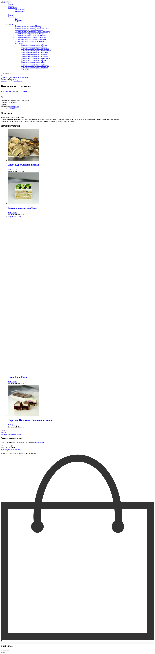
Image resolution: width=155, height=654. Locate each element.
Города (10, 24)
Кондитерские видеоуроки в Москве (28, 26)
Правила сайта (20, 11)
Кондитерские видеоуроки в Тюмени (34, 56)
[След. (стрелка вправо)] (4, 652)
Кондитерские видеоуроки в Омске (34, 45)
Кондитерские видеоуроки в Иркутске (35, 49)
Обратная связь (20, 10)
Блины (3, 432)
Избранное (18, 21)
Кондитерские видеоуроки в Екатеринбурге (30, 39)
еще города (19, 43)
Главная (10, 4)
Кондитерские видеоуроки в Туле (33, 64)
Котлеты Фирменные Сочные (11, 434)
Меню (8, 2)
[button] (15, 101)
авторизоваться (38, 442)
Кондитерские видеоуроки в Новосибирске (30, 35)
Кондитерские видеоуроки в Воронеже (29, 30)
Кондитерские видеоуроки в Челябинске (36, 51)
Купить (4, 104)
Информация (12, 8)
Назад (3, 430)
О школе (11, 6)
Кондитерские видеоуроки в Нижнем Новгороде (32, 32)
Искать (3, 73)
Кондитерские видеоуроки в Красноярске (29, 41)
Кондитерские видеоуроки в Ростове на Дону (31, 37)
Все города (25, 69)
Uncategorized (14, 107)
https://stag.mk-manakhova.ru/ (11, 450)
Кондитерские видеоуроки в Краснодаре (29, 33)
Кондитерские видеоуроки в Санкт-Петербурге (32, 28)
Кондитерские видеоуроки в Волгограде (36, 58)
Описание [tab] (11, 108)
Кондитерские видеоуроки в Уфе (33, 62)
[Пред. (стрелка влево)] (2, 652)
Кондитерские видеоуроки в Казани (34, 47)
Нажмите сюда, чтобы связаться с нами (15, 77)
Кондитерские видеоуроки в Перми (34, 60)
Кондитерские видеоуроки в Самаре (34, 54)
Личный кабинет (14, 17)
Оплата (10, 15)
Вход (16, 19)
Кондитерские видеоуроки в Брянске (34, 68)
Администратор (24, 91)
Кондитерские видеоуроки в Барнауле (35, 66)
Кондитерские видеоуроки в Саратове (35, 52)
